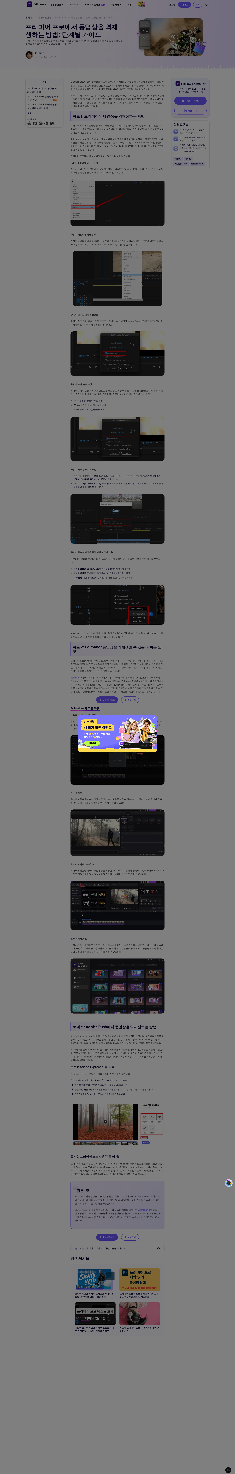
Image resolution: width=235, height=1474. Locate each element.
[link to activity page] (117, 733)
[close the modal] (154, 717)
